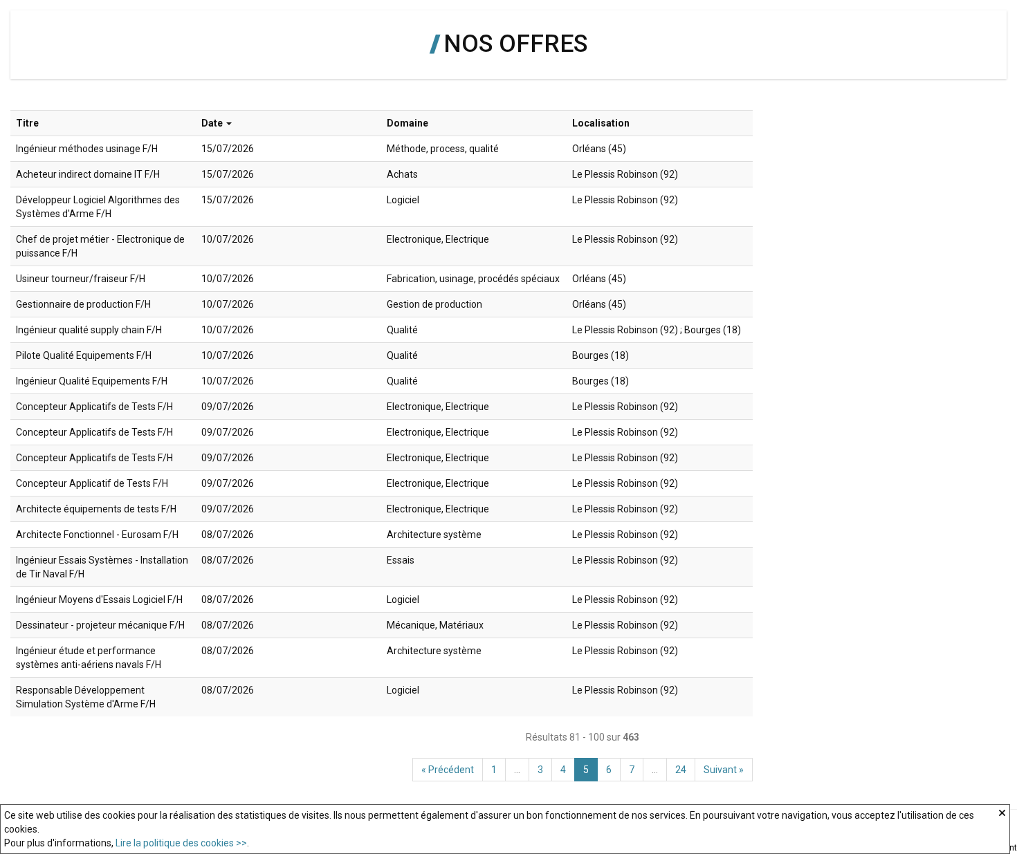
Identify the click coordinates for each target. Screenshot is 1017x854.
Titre (27, 123)
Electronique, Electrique (438, 239)
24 (680, 769)
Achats (402, 174)
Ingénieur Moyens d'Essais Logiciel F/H (99, 599)
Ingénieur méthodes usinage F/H (87, 148)
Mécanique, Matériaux (435, 625)
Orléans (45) (599, 148)
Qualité (402, 329)
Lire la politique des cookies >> (181, 842)
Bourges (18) (600, 355)
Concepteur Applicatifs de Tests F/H (94, 406)
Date (212, 123)
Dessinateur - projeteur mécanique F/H (100, 625)
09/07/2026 (227, 406)
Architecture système (434, 534)
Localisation (601, 123)
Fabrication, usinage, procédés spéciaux (473, 278)
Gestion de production (434, 304)
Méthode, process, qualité (443, 148)
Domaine (407, 123)
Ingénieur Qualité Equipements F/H (91, 381)
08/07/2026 (227, 534)
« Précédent (447, 769)
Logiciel (403, 199)
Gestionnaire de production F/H (83, 304)
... (517, 769)
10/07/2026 (227, 239)
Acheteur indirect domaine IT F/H (88, 174)
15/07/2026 (227, 148)
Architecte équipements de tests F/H (96, 508)
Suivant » (724, 769)
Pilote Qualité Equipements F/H (84, 355)
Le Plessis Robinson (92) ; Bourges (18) (656, 329)
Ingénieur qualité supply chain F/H (89, 329)
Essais (400, 560)
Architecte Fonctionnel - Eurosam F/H (97, 534)
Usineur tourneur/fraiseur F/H (80, 278)
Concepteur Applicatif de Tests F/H (92, 483)
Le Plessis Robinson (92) (625, 174)
